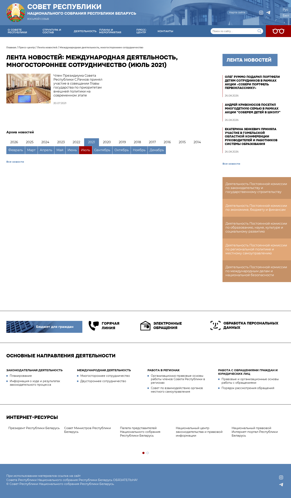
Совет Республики (81, 9)
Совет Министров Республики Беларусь (87, 430)
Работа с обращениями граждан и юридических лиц (248, 372)
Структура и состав (52, 31)
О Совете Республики (17, 31)
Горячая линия (110, 325)
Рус (285, 9)
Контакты (165, 31)
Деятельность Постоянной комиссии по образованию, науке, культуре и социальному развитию (256, 227)
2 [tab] (148, 453)
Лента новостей (47, 47)
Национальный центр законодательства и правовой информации (199, 431)
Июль (85, 150)
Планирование (21, 376)
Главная (11, 47)
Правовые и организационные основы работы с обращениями (250, 380)
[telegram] (268, 12)
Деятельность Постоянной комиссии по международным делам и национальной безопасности (256, 271)
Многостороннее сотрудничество (105, 376)
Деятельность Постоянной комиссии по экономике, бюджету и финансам (256, 208)
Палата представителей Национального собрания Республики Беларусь (140, 431)
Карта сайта (237, 12)
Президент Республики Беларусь (34, 428)
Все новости (15, 161)
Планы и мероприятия (110, 31)
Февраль (15, 150)
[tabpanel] (34, 428)
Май (59, 150)
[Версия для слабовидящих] (278, 31)
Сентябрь (102, 150)
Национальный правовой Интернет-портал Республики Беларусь (255, 431)
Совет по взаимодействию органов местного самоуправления (177, 389)
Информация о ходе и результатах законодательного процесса (35, 382)
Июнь (72, 150)
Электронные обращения (167, 325)
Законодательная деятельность (34, 370)
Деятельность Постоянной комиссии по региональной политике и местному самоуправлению (256, 249)
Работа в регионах (163, 370)
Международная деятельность (104, 370)
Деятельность (85, 31)
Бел (286, 15)
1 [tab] (144, 453)
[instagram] (261, 12)
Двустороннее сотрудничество (103, 381)
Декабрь (157, 150)
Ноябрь (139, 150)
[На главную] (15, 12)
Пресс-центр (141, 31)
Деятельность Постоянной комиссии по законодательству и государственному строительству (256, 188)
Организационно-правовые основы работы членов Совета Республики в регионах (178, 379)
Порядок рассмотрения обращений (248, 388)
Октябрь (121, 150)
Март (31, 150)
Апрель (46, 150)
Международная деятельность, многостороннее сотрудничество (101, 47)
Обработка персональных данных (250, 325)
